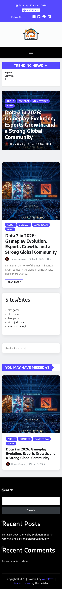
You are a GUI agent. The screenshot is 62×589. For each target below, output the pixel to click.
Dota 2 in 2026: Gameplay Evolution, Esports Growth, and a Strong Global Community (30, 124)
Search (7, 490)
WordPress (48, 579)
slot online (14, 314)
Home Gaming (17, 144)
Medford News (22, 583)
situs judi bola (16, 322)
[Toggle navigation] (31, 52)
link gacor (13, 318)
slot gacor (13, 310)
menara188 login (17, 326)
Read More (14, 282)
